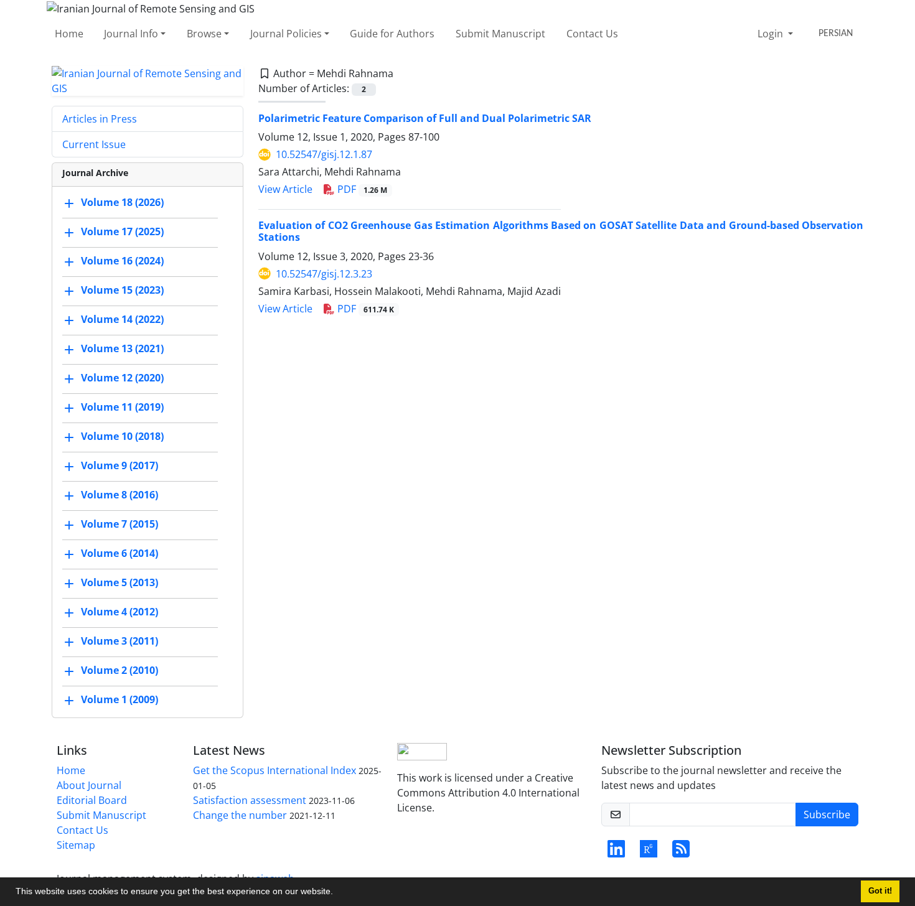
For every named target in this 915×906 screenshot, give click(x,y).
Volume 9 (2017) (119, 465)
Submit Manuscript (500, 33)
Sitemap (76, 845)
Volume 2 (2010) (119, 670)
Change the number (240, 815)
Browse (204, 33)
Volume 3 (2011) (119, 641)
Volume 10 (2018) (122, 436)
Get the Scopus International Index (274, 770)
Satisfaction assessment (249, 800)
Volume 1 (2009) (119, 699)
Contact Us (592, 33)
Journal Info (131, 33)
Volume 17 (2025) (122, 231)
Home (69, 33)
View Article (285, 189)
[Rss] (681, 852)
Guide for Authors (392, 33)
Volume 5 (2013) (119, 582)
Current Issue (94, 144)
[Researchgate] (649, 852)
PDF (361, 189)
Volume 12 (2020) (122, 378)
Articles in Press (99, 119)
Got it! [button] (880, 891)
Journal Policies (286, 33)
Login (772, 33)
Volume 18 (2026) (122, 202)
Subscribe (827, 814)
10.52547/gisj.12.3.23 (324, 274)
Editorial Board (92, 800)
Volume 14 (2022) (122, 319)
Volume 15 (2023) (122, 290)
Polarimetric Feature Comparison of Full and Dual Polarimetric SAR (424, 118)
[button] (337, 893)
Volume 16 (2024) (122, 261)
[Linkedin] (616, 852)
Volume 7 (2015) (119, 524)
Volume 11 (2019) (122, 407)
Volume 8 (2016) (119, 495)
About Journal (89, 785)
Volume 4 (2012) (119, 612)
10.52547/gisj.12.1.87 (324, 154)
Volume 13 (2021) (122, 348)
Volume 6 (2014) (119, 553)
